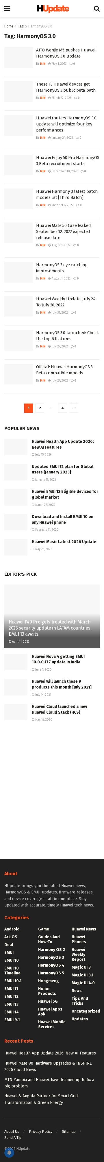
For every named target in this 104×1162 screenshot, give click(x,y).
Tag (21, 26)
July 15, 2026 (42, 454)
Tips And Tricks (80, 1001)
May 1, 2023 (59, 64)
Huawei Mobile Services (52, 1024)
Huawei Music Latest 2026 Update (64, 541)
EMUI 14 (11, 1012)
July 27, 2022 (59, 346)
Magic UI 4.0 (83, 982)
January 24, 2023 (62, 138)
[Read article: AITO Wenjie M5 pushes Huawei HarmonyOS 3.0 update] (18, 57)
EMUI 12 (11, 996)
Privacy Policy (40, 1131)
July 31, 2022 (59, 312)
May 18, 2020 (43, 719)
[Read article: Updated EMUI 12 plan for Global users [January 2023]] (15, 472)
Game (43, 929)
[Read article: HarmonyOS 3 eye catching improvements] (18, 272)
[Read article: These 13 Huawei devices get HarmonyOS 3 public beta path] (18, 91)
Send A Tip (12, 1137)
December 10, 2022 (64, 171)
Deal (8, 944)
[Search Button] (97, 8)
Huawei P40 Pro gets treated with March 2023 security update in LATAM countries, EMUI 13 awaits (50, 628)
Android (12, 929)
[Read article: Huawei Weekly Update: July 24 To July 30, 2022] (18, 306)
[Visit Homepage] (52, 8)
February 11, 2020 (46, 530)
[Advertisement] (52, 790)
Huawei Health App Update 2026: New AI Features (50, 1053)
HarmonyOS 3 (51, 957)
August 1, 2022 (60, 245)
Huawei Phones (79, 939)
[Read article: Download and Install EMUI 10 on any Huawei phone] (15, 522)
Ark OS (10, 937)
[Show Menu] (7, 8)
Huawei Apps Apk (50, 1012)
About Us (11, 1131)
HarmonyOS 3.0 (40, 26)
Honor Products (47, 991)
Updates (80, 1019)
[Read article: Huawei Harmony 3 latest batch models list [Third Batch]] (18, 198)
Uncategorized (86, 1011)
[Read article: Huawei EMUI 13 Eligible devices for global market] (15, 497)
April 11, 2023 (20, 641)
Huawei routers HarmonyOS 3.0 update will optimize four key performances (66, 124)
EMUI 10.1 (12, 980)
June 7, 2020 (43, 669)
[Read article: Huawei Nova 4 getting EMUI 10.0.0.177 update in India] (15, 662)
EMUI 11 (11, 988)
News (77, 990)
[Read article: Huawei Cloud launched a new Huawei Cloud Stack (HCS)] (15, 712)
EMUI (9, 952)
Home (8, 26)
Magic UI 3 (81, 967)
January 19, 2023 (45, 480)
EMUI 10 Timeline (12, 971)
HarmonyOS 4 (51, 965)
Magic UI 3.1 (82, 975)
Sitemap (69, 1131)
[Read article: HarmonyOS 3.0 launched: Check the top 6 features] (18, 340)
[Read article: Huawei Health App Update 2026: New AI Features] (15, 447)
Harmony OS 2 (51, 949)
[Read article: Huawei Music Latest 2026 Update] (15, 547)
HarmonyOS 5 (51, 973)
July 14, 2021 (42, 695)
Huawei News (84, 929)
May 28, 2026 (43, 549)
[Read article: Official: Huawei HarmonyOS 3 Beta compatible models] (18, 374)
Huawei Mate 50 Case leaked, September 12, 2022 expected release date (64, 231)
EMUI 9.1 (12, 1019)
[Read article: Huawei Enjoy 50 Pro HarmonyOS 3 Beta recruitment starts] (18, 165)
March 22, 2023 (61, 98)
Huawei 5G (48, 1001)
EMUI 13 (11, 1004)
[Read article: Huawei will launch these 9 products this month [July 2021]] (15, 687)
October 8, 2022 (62, 205)
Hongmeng (48, 980)
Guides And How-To (49, 939)
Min (42, 64)
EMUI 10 (11, 960)
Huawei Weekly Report (78, 954)
